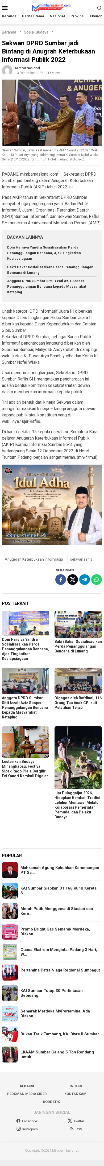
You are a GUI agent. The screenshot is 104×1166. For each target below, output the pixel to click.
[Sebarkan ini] (60, 579)
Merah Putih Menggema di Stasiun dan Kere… (56, 911)
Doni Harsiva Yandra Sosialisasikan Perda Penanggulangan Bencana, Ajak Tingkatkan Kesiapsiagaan (44, 253)
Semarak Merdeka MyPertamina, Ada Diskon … (55, 1013)
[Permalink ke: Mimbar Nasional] (7, 70)
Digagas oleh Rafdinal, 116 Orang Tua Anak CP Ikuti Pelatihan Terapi (78, 703)
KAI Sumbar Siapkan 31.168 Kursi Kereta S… (58, 890)
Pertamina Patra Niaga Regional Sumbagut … (60, 972)
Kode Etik (51, 1102)
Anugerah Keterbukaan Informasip (34, 559)
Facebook (30, 1121)
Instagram (30, 1129)
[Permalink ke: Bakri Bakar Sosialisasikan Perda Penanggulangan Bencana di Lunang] (78, 624)
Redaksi (27, 1086)
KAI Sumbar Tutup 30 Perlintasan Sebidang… (51, 993)
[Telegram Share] (84, 579)
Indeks (76, 1086)
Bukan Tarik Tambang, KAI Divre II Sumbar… (61, 1034)
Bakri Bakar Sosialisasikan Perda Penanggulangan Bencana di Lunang (78, 646)
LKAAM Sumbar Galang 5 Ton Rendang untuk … (57, 1054)
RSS (79, 1129)
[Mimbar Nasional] (52, 7)
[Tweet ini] (72, 579)
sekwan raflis (81, 559)
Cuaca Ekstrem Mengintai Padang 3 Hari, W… (58, 952)
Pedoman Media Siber (27, 1094)
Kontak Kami (76, 1094)
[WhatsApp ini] (96, 579)
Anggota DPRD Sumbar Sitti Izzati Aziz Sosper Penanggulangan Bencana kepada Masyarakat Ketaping (46, 286)
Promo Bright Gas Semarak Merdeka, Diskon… (55, 931)
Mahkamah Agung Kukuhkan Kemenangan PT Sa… (59, 870)
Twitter (79, 1121)
